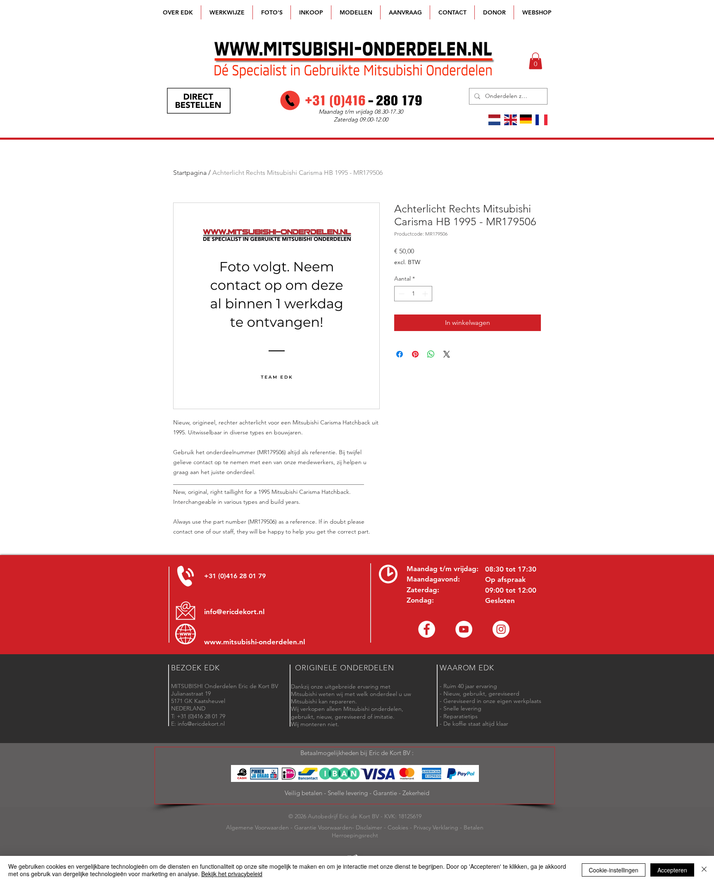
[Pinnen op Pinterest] (415, 354)
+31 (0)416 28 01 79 (235, 576)
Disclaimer (369, 827)
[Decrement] (400, 293)
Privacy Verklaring (436, 827)
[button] (355, 12)
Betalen (473, 827)
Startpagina (190, 172)
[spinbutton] (413, 293)
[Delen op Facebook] (400, 354)
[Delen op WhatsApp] (431, 354)
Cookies (398, 827)
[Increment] (426, 293)
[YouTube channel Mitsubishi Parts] (463, 629)
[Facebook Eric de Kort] (426, 629)
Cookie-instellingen (613, 870)
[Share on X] (447, 354)
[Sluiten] (704, 870)
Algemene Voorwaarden (257, 827)
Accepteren (672, 870)
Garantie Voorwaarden (323, 827)
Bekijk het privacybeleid (231, 874)
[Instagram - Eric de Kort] (501, 629)
